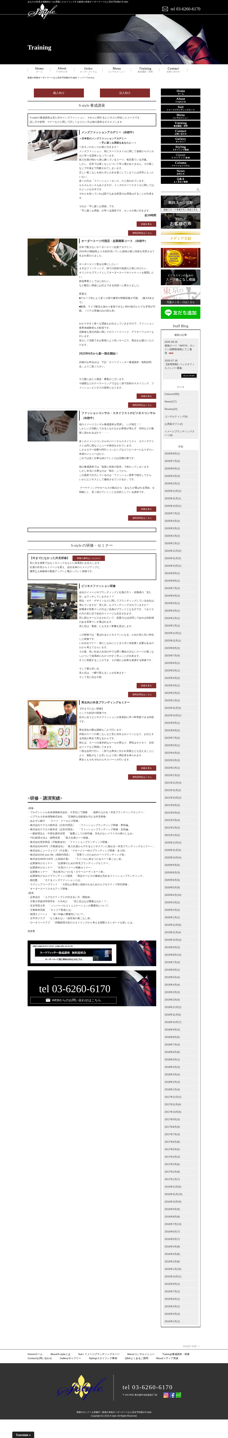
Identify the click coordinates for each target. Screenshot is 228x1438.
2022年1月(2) (172, 775)
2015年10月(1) (173, 1276)
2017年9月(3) (172, 1119)
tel (44, 988)
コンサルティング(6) (176, 416)
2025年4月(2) (172, 520)
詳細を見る (146, 224)
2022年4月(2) (172, 752)
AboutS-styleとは (60, 1354)
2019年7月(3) (172, 962)
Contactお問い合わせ (40, 1358)
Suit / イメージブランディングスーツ (99, 1354)
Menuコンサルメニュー (140, 1354)
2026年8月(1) (172, 453)
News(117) (171, 401)
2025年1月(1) (172, 543)
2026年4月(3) (172, 476)
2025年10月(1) (173, 505)
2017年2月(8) (172, 1171)
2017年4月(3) (172, 1156)
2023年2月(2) (172, 692)
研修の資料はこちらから (88, 558)
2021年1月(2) (172, 835)
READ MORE (189, 376)
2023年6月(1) (172, 663)
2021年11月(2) (173, 790)
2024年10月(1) (173, 565)
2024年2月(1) (172, 618)
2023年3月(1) (172, 685)
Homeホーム (35, 1354)
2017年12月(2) (173, 1096)
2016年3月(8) (172, 1254)
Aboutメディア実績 (167, 1358)
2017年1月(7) (172, 1179)
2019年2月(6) (172, 999)
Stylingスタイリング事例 (103, 1358)
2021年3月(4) (172, 820)
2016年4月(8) (172, 1246)
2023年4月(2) (172, 678)
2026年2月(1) (172, 483)
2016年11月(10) (173, 1194)
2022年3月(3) (172, 760)
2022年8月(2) (172, 730)
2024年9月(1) (172, 573)
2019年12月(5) (173, 924)
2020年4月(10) (173, 894)
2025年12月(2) (173, 490)
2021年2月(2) (172, 827)
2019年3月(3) (172, 992)
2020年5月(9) (172, 887)
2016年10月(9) (173, 1201)
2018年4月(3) (172, 1067)
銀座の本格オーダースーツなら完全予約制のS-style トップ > (57, 77)
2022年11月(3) (173, 707)
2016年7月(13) (173, 1224)
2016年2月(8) (172, 1261)
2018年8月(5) (172, 1037)
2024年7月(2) (172, 588)
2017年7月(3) (172, 1134)
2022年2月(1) (172, 767)
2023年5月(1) (172, 670)
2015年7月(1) (172, 1291)
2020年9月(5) (172, 865)
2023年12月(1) (173, 633)
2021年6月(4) (172, 812)
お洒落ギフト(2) (174, 424)
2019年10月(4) (173, 939)
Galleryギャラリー (70, 1358)
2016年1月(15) (173, 1269)
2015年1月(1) (172, 1321)
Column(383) (172, 394)
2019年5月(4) (172, 977)
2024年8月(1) (172, 580)
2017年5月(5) (172, 1149)
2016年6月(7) (172, 1231)
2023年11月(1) (173, 640)
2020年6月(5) (172, 880)
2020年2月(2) (172, 909)
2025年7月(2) (172, 513)
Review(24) (171, 409)
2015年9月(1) (172, 1283)
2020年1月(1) (172, 917)
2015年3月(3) (172, 1313)
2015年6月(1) (172, 1298)
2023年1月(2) (172, 700)
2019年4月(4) (172, 984)
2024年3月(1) (172, 610)
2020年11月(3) (173, 850)
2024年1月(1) (172, 625)
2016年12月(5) (173, 1186)
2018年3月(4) (172, 1074)
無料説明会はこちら (142, 233)
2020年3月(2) (172, 902)
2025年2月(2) (172, 535)
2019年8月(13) (173, 954)
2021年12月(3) (173, 782)
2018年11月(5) (173, 1014)
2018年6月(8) (172, 1052)
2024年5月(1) (172, 603)
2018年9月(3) (172, 1029)
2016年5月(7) (172, 1239)
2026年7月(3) (172, 461)
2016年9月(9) (172, 1209)
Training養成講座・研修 (176, 1354)
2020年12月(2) (173, 842)
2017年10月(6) (173, 1111)
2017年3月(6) (172, 1164)
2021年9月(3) (172, 805)
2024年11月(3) (173, 558)
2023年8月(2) (172, 648)
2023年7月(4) (172, 655)
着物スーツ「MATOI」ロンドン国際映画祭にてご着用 (180, 349)
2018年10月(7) (173, 1022)
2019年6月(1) (172, 969)
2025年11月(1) (173, 498)
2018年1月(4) (172, 1089)
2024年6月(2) (172, 595)
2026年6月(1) (172, 468)
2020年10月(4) (173, 857)
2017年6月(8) (172, 1141)
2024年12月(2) (173, 550)
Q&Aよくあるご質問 (136, 1358)
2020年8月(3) (172, 872)
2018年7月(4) (172, 1044)
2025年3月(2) (172, 528)
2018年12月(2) (173, 1007)
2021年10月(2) (173, 797)
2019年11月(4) (173, 932)
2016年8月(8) (172, 1216)
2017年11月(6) (173, 1104)
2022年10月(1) (173, 715)
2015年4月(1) (172, 1306)
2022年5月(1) (172, 745)
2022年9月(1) (172, 722)
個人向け (58, 92)
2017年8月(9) (172, 1126)
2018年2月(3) (172, 1082)
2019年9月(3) (172, 947)
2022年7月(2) (172, 737)
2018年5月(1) (172, 1059)
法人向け (125, 92)
